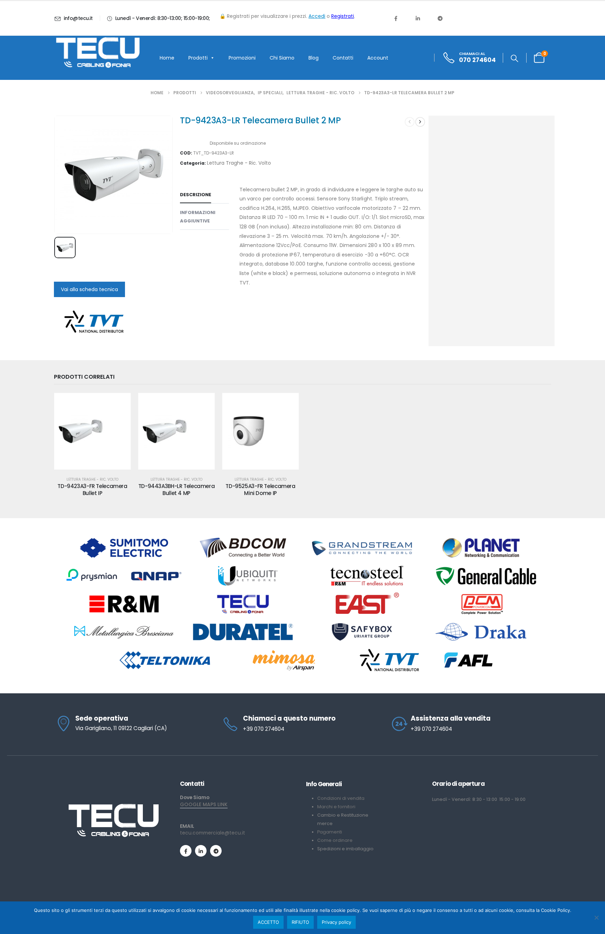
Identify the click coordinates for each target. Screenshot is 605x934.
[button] (514, 58)
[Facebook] (395, 18)
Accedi (316, 16)
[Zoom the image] (113, 806)
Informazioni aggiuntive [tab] (197, 216)
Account (377, 57)
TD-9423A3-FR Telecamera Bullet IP (92, 489)
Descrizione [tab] (195, 194)
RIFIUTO (300, 922)
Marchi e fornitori (336, 807)
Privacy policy (336, 922)
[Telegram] (440, 18)
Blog (313, 57)
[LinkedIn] (417, 18)
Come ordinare (335, 840)
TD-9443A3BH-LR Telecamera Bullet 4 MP (176, 489)
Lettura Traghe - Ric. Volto (239, 162)
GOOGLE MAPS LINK (204, 804)
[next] (420, 122)
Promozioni (242, 57)
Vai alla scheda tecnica (89, 289)
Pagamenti (329, 832)
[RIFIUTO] (596, 917)
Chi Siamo (282, 57)
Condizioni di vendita (340, 798)
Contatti (343, 57)
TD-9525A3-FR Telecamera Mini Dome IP (260, 489)
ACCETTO (268, 922)
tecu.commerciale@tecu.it (212, 832)
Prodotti (198, 57)
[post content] (92, 431)
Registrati (342, 16)
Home (167, 57)
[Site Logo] (97, 52)
